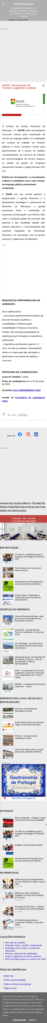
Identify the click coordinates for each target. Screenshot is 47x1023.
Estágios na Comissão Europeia (28, 845)
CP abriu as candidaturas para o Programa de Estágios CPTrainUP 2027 (29, 556)
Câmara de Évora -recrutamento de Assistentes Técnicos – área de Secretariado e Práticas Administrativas (30, 660)
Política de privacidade (15, 980)
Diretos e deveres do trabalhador (21, 953)
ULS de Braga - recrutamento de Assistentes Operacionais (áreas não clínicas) (29, 645)
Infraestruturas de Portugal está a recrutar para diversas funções (29, 583)
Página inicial (10, 988)
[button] (43, 86)
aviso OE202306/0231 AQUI (27, 390)
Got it (32, 1020)
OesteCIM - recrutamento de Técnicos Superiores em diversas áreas (29, 632)
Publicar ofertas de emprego (17, 984)
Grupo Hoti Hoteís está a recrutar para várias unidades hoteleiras (29, 750)
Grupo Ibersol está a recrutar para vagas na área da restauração (29, 723)
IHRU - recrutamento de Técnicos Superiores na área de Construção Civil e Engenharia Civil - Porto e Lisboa (29, 673)
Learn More (19, 1020)
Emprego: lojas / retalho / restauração (23, 945)
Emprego (22, 415)
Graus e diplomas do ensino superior (23, 956)
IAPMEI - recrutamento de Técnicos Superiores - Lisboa (30, 685)
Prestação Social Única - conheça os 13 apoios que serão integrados (29, 907)
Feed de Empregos (23, 4)
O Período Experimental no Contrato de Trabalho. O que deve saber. (29, 922)
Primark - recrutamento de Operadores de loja (26, 737)
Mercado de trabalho (15, 942)
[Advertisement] (23, 53)
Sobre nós (8, 976)
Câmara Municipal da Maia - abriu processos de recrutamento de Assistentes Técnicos (29, 618)
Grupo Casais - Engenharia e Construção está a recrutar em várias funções (28, 597)
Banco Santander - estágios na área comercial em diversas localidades (30, 819)
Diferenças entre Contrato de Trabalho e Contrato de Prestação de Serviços (29, 895)
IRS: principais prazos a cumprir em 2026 (25, 959)
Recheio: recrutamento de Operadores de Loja (26, 710)
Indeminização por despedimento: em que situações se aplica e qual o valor (30, 881)
